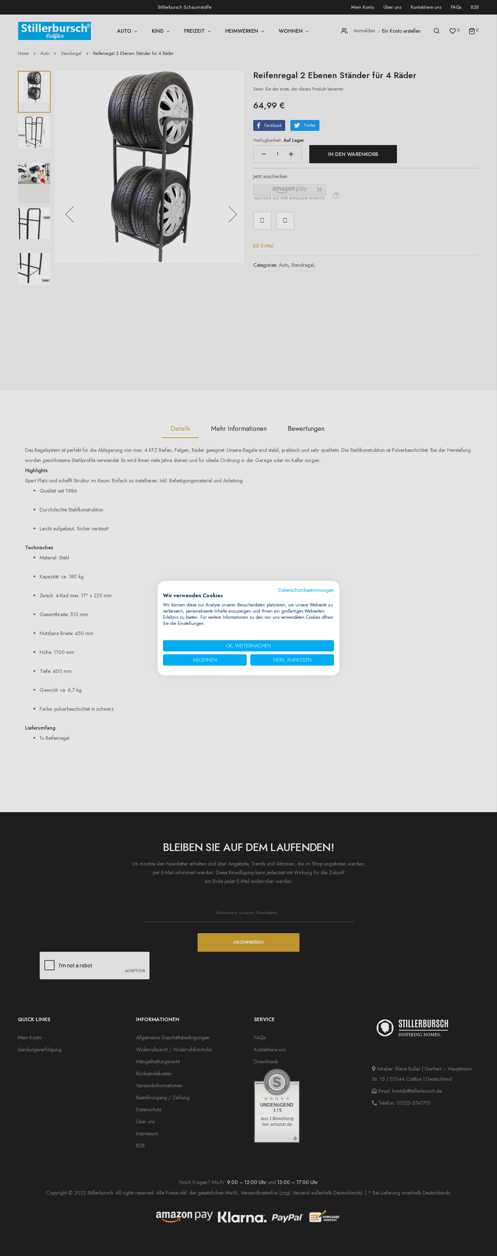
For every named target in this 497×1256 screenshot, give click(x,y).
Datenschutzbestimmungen (306, 589)
